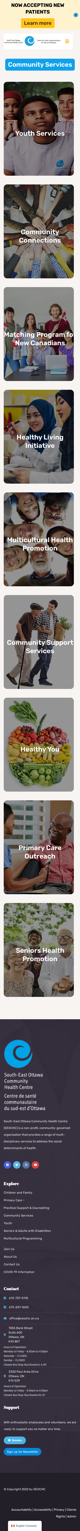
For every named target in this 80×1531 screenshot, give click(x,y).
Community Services (18, 1215)
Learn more (38, 23)
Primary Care (13, 1200)
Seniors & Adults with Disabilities (27, 1231)
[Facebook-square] (7, 1165)
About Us (10, 1256)
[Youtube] (35, 1165)
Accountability (21, 1509)
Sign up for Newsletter (22, 1451)
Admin (71, 1516)
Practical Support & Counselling (26, 1208)
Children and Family (18, 1192)
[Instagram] (26, 1165)
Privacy (59, 1509)
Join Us (9, 1249)
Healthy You (40, 749)
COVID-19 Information (19, 1272)
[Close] (75, 15)
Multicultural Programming (23, 1238)
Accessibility (43, 1509)
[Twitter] (16, 1165)
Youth (8, 1223)
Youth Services (40, 133)
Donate (17, 1440)
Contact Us (12, 1264)
